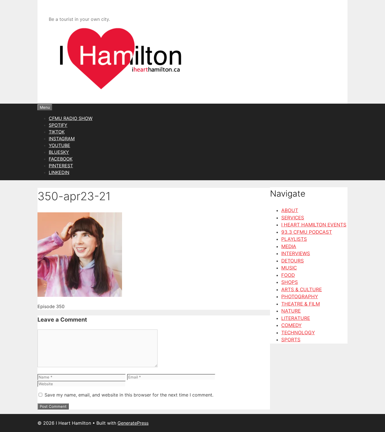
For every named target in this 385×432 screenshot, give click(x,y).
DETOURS (292, 261)
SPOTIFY (58, 125)
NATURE (291, 311)
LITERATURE (295, 318)
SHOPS (289, 282)
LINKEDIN (59, 172)
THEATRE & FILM (300, 304)
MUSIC (289, 268)
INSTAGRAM (62, 138)
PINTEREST (61, 165)
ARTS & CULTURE (301, 289)
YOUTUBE (59, 145)
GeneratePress (133, 423)
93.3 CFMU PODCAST (306, 232)
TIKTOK (57, 132)
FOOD (288, 275)
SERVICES (292, 218)
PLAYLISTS (294, 239)
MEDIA (288, 246)
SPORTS (290, 339)
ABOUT (289, 210)
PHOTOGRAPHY (299, 296)
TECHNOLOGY (298, 332)
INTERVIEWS (295, 253)
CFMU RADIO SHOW (70, 118)
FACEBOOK (60, 159)
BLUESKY (59, 152)
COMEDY (291, 325)
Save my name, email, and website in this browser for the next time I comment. (129, 395)
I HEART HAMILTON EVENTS (313, 225)
